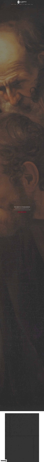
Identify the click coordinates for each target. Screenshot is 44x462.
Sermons (26, 4)
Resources (29, 4)
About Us (12, 4)
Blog (23, 4)
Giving (32, 4)
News (17, 4)
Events (15, 4)
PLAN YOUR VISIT (3, 460)
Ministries (20, 4)
